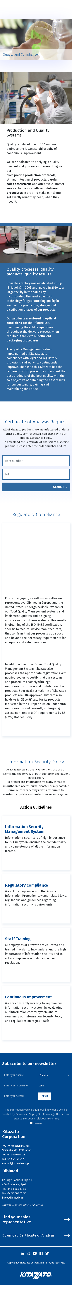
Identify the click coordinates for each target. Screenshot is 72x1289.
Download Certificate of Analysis (28, 1235)
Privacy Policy (53, 1119)
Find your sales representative (16, 1219)
